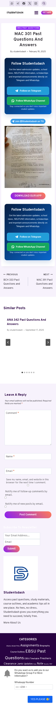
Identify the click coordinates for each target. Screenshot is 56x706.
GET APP (47, 12)
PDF (50, 664)
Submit (11, 548)
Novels (46, 664)
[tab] (22, 372)
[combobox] (21, 687)
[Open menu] (36, 13)
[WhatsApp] (12, 3)
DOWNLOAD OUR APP (28, 195)
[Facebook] (23, 3)
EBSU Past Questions (28, 28)
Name (10, 456)
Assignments (29, 646)
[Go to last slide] (8, 342)
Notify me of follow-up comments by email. (26, 493)
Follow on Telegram (30, 91)
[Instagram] (35, 3)
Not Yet (15, 699)
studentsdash (19, 51)
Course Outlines (17, 652)
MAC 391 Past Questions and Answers (44, 281)
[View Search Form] (44, 3)
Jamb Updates (25, 664)
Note (40, 664)
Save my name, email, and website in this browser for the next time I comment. (27, 481)
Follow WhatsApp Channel (30, 101)
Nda (34, 664)
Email (10, 471)
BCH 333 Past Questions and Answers (11, 281)
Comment (12, 413)
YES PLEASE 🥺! (40, 699)
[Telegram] (18, 3)
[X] (29, 3)
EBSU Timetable (31, 658)
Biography (45, 645)
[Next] (48, 342)
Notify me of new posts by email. (24, 504)
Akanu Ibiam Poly (13, 646)
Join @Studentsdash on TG (29, 121)
